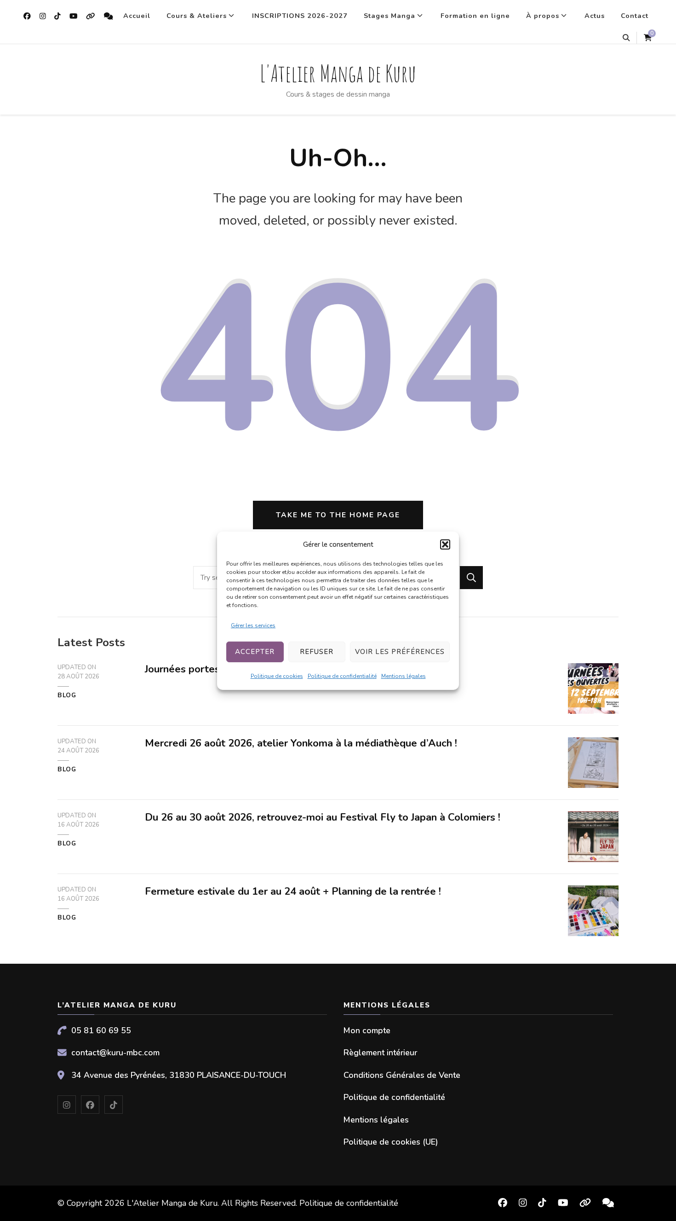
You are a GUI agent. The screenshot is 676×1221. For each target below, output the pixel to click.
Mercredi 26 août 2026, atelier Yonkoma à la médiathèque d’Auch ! (301, 743)
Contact (634, 15)
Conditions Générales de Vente (402, 1075)
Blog (66, 695)
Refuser (316, 651)
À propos (542, 15)
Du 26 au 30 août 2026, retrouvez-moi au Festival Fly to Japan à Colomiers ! (322, 817)
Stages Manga (389, 15)
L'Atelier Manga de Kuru (338, 72)
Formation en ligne (475, 15)
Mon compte (367, 1030)
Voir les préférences (400, 651)
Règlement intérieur (380, 1052)
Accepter (255, 651)
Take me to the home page (338, 515)
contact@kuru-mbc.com (115, 1052)
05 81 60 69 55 (101, 1030)
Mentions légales (403, 676)
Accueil (136, 15)
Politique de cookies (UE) (391, 1141)
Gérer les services (253, 625)
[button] (445, 544)
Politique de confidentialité (342, 676)
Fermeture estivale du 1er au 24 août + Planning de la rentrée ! (293, 891)
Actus (594, 15)
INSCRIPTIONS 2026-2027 (300, 15)
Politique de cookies (277, 676)
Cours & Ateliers (196, 15)
